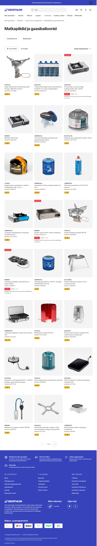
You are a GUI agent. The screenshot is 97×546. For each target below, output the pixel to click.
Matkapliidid (27, 38)
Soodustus (47, 15)
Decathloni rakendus (78, 490)
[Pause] (91, 2)
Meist (6, 478)
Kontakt (6, 490)
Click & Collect (42, 490)
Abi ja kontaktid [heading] (10, 474)
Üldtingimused (9, 481)
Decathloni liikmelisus (79, 487)
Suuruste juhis (42, 487)
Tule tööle (75, 484)
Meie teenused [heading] (77, 474)
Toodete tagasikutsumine (30, 534)
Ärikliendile (78, 15)
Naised (20, 15)
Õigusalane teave (10, 493)
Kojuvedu (41, 478)
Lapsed (38, 15)
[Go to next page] (55, 444)
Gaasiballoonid (12, 38)
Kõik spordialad (9, 15)
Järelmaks (41, 484)
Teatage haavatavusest (12, 534)
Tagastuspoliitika (43, 481)
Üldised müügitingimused (12, 484)
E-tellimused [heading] (43, 474)
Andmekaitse (8, 487)
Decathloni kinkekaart (79, 481)
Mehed (29, 15)
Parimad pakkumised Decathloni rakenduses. (46, 3)
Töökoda (69, 15)
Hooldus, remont (59, 15)
